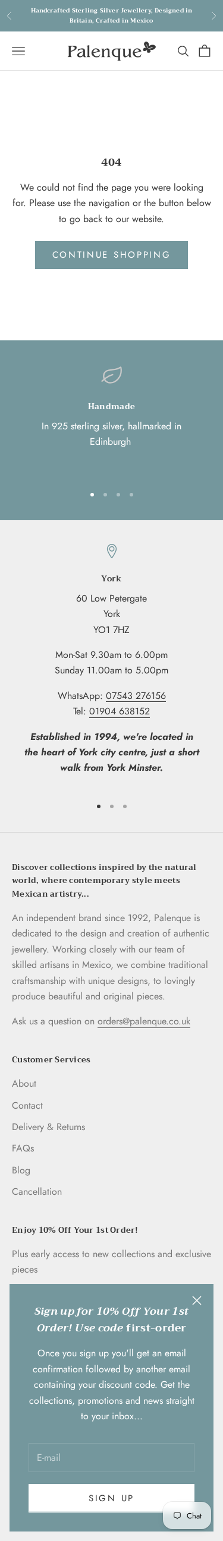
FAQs (23, 1148)
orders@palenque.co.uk (144, 1021)
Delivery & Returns (48, 1127)
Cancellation (37, 1191)
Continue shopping (111, 254)
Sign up (111, 1498)
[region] (111, 419)
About (24, 1083)
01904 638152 (119, 711)
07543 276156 (136, 696)
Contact (27, 1105)
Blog (21, 1170)
